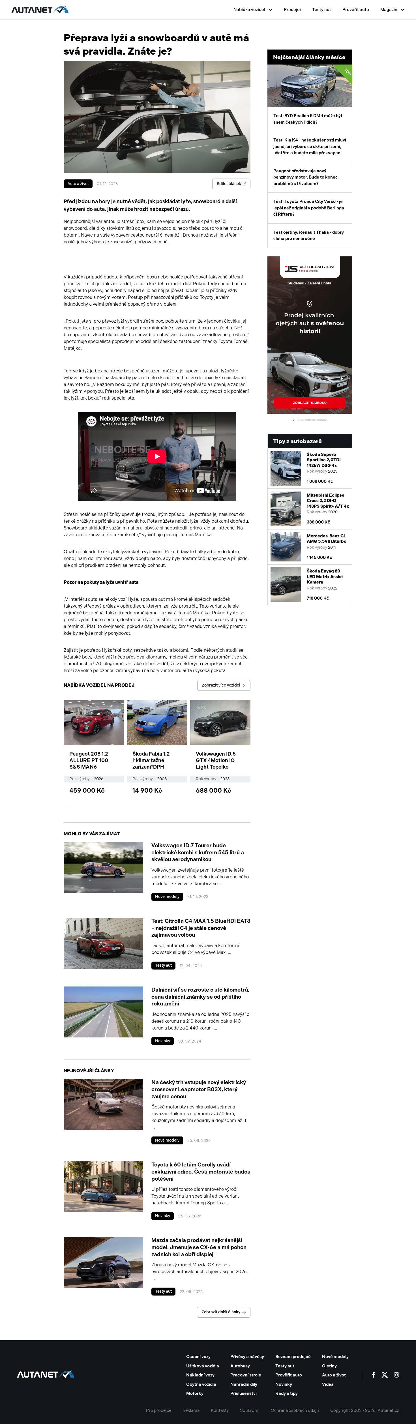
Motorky (194, 1393)
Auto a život (78, 183)
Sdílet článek (229, 183)
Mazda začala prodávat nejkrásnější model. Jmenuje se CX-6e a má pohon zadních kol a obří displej (198, 1247)
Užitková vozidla (202, 1366)
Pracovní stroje (245, 1375)
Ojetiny (329, 1366)
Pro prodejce (158, 1410)
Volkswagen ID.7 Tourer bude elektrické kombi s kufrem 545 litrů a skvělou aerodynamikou (197, 852)
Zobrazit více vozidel (221, 685)
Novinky (162, 1041)
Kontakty (220, 1410)
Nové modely (167, 896)
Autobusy (240, 1366)
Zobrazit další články (220, 1312)
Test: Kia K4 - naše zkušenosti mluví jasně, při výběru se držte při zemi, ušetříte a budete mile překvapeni (309, 146)
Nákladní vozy (200, 1375)
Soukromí (250, 1410)
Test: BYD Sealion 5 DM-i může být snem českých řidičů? (312, 96)
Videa (328, 1384)
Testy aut (321, 9)
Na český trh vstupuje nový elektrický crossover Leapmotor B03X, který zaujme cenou (198, 1089)
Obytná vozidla (201, 1384)
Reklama (191, 1410)
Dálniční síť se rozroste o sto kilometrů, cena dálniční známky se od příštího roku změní (200, 996)
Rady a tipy (286, 1393)
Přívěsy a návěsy (247, 1356)
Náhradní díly (243, 1384)
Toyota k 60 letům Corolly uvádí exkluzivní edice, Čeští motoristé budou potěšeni (200, 1171)
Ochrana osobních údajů (295, 1410)
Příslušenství (243, 1393)
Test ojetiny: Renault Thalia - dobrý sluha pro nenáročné (308, 235)
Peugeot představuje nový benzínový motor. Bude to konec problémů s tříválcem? (305, 177)
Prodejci (292, 9)
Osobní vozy (198, 1356)
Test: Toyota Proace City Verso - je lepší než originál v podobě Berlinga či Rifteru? (308, 208)
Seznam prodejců (293, 1356)
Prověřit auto (355, 9)
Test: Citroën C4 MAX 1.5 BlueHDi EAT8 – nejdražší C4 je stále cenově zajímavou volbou (200, 928)
